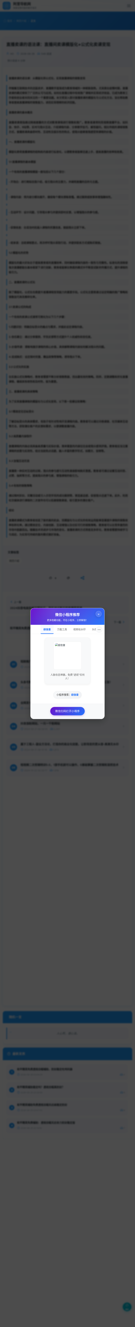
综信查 (47, 629)
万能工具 (62, 629)
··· (99, 629)
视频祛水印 (79, 629)
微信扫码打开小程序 (67, 711)
